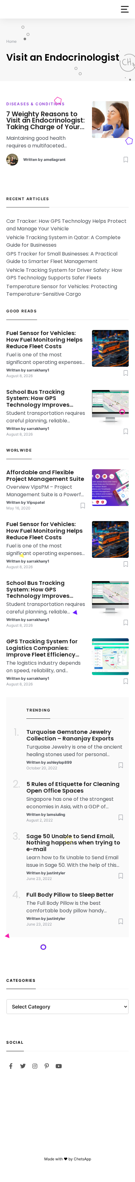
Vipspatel (36, 502)
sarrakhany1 (38, 370)
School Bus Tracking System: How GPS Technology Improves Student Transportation (41, 398)
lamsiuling (56, 814)
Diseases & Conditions (35, 104)
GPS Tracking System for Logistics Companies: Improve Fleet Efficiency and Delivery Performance (44, 648)
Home (11, 41)
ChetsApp (82, 1159)
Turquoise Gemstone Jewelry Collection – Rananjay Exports (70, 735)
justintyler (56, 873)
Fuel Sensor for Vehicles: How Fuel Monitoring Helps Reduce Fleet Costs (44, 339)
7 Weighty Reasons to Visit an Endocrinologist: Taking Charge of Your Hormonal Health (45, 120)
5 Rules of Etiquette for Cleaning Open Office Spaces (73, 787)
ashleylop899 (59, 762)
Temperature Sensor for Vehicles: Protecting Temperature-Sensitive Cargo (61, 290)
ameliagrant (55, 159)
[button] (125, 9)
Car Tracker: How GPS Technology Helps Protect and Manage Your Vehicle (66, 224)
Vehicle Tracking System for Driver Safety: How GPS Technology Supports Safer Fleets (64, 274)
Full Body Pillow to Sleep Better (70, 895)
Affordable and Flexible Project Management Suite (45, 475)
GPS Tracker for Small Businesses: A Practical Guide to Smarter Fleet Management (61, 257)
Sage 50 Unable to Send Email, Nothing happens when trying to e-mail (73, 843)
